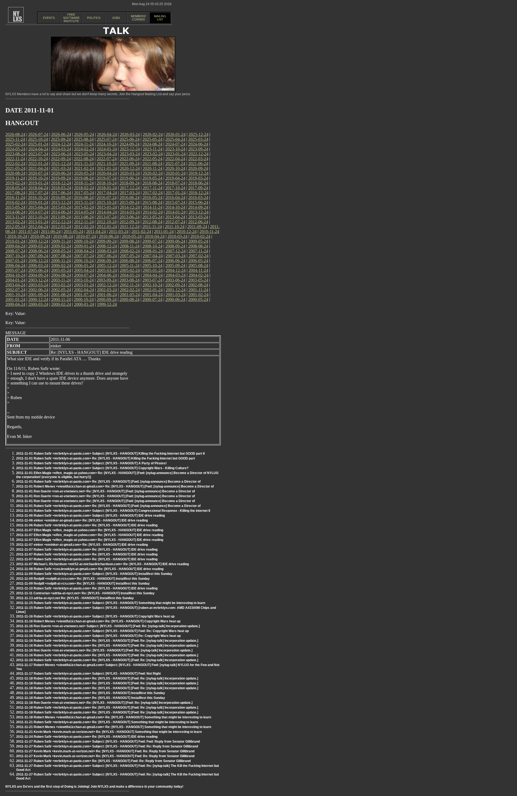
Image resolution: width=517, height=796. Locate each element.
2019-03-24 (198, 178)
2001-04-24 (153, 294)
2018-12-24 (61, 183)
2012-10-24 (107, 221)
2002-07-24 (15, 289)
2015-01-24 (107, 207)
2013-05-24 (152, 217)
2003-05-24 (198, 280)
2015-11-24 (84, 202)
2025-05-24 (152, 139)
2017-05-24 (84, 192)
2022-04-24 (175, 158)
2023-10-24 (175, 149)
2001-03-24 (176, 294)
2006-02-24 (61, 265)
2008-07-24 (15, 251)
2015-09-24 (129, 202)
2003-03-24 (38, 285)
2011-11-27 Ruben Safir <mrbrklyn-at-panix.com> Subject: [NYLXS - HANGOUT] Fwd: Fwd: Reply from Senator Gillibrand (108, 741)
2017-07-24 (38, 192)
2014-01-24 (176, 212)
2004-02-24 (198, 275)
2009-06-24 (175, 241)
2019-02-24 (15, 183)
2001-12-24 (176, 289)
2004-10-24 (15, 275)
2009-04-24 (15, 246)
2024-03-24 (61, 149)
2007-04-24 (153, 255)
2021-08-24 (152, 163)
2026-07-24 (38, 134)
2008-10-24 (152, 246)
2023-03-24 (130, 154)
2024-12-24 (61, 144)
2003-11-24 (61, 280)
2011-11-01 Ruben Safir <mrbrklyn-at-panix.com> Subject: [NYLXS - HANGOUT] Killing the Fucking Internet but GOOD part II (110, 453)
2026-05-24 (84, 134)
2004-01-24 (15, 280)
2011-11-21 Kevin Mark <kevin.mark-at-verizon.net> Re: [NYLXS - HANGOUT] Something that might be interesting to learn (109, 732)
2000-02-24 (61, 304)
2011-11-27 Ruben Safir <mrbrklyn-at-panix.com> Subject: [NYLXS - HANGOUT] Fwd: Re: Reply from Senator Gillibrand (107, 746)
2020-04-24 (107, 173)
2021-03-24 (61, 168)
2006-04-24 (15, 265)
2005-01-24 (153, 270)
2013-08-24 (84, 217)
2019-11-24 (15, 178)
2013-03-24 (198, 217)
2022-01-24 (38, 163)
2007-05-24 (130, 255)
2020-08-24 (15, 173)
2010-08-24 (63, 236)
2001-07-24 (84, 294)
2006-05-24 (198, 260)
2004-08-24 (61, 275)
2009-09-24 (107, 241)
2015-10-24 (107, 202)
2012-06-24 (198, 221)
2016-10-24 (38, 197)
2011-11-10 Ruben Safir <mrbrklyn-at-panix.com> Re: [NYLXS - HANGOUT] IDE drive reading (87, 588)
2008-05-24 (61, 251)
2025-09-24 (61, 139)
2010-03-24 (177, 236)
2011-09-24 (197, 226)
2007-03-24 (176, 255)
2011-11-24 (152, 226)
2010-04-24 (155, 236)
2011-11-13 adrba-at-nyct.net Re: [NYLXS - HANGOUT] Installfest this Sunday (75, 598)
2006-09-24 (107, 260)
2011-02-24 (141, 231)
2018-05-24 (15, 188)
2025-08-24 (84, 139)
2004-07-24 (84, 275)
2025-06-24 (129, 139)
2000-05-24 (198, 299)
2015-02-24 (84, 207)
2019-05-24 (152, 178)
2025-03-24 (198, 139)
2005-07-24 (15, 270)
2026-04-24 (107, 134)
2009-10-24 (84, 241)
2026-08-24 (15, 134)
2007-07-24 (84, 255)
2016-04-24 (175, 197)
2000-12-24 (38, 299)
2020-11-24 (152, 168)
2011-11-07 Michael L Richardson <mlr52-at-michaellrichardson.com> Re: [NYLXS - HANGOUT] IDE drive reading (102, 564)
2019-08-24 (84, 178)
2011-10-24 (174, 226)
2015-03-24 (61, 207)
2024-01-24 (107, 149)
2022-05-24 (152, 158)
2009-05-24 (198, 241)
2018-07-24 (175, 183)
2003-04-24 (15, 285)
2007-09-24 (38, 255)
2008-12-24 (107, 246)
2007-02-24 (198, 255)
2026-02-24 (153, 134)
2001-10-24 (15, 294)
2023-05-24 (84, 154)
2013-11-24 (15, 217)
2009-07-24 (152, 241)
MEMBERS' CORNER (138, 18)
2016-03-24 (198, 197)
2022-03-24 (198, 158)
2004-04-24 (153, 275)
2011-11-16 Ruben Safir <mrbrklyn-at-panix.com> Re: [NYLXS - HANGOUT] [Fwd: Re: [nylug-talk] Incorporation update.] (107, 641)
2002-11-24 (129, 285)
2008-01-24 (153, 251)
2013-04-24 (175, 217)
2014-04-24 (107, 212)
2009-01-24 (84, 246)
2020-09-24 (198, 168)
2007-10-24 (15, 255)
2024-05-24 (15, 149)
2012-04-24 (38, 226)
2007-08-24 (61, 255)
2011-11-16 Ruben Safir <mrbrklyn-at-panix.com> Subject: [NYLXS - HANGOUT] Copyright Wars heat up (95, 616)
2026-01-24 (176, 134)
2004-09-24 (38, 275)
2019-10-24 (38, 178)
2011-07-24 (28, 231)
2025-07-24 (107, 139)
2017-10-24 (175, 188)
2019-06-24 (129, 178)
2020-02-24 (153, 173)
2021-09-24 (129, 163)
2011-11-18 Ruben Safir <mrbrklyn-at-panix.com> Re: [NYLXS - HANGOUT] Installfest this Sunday (90, 693)
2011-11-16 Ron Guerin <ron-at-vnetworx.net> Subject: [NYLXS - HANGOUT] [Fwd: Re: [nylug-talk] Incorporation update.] (108, 626)
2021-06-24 (198, 163)
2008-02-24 (130, 251)
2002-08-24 (198, 285)
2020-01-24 (176, 173)
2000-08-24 (129, 299)
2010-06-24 (109, 236)
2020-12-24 (130, 168)
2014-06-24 (61, 212)
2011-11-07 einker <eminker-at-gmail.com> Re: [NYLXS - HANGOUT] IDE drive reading (82, 545)
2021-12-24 (61, 163)
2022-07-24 (107, 158)
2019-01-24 (38, 183)
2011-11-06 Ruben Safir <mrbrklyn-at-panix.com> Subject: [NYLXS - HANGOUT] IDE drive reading (90, 515)
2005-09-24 (175, 265)
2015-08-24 (152, 202)
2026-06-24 (61, 134)
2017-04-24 (107, 192)
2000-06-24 (175, 299)
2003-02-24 (61, 285)
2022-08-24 (84, 158)
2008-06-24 (38, 251)
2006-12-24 (38, 260)
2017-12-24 (130, 188)
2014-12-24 (130, 207)
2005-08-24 (198, 265)
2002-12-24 (107, 285)
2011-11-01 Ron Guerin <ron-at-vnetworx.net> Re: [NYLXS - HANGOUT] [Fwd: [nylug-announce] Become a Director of (105, 491)
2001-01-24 (15, 299)
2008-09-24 (175, 246)
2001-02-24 (198, 294)
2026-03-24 (130, 134)
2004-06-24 (107, 275)
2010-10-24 (17, 236)
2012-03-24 (61, 226)
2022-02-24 (15, 163)
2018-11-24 (84, 183)
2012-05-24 (15, 226)
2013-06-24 (129, 217)
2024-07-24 (175, 144)
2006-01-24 (84, 265)
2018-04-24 (38, 188)
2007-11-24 (198, 251)
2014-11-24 (152, 207)
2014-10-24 (175, 207)
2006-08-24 (129, 260)
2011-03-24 (118, 231)
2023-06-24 (61, 154)
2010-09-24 (40, 236)
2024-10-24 (107, 144)
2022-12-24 (198, 154)
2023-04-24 (107, 154)
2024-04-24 (38, 149)
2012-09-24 (129, 221)
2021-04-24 (38, 168)
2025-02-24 (15, 144)
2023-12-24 (130, 149)
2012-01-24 (107, 226)
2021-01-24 (107, 168)
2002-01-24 (153, 289)
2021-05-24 (15, 168)
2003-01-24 (84, 285)
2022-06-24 (129, 158)
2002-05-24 (61, 289)
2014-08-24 (15, 212)
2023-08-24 (15, 154)
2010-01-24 (15, 241)
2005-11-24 (129, 265)
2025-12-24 (198, 134)
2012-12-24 (61, 221)
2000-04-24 (15, 304)
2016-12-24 (198, 192)
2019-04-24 (175, 178)
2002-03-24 (107, 289)
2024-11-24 (84, 144)
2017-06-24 (61, 192)
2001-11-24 (198, 289)
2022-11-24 (15, 158)
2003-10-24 (84, 280)
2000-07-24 (152, 299)
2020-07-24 (38, 173)
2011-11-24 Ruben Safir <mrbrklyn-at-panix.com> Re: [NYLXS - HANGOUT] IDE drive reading (87, 737)
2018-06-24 (198, 183)
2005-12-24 (107, 265)
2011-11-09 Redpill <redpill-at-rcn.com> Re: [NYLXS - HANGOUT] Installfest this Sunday (83, 579)
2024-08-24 (152, 144)
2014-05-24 (84, 212)
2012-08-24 (152, 221)
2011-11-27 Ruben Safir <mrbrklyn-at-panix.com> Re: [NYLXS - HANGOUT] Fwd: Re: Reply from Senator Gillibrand (103, 761)
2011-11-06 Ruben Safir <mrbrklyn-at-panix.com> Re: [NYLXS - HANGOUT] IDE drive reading (87, 525)
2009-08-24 (129, 241)
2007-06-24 (107, 255)
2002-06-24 (38, 289)
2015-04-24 (38, 207)
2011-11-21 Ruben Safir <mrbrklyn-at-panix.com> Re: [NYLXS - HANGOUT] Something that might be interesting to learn (107, 722)
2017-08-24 (15, 192)
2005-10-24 (152, 265)
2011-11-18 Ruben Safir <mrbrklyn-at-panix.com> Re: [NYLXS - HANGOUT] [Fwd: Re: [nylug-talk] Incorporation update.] (107, 678)
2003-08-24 (129, 280)
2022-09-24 (61, 158)
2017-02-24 (153, 192)
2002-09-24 (175, 285)
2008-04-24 (84, 251)
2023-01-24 (176, 154)
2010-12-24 (187, 231)
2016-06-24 (129, 197)
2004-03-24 (176, 275)
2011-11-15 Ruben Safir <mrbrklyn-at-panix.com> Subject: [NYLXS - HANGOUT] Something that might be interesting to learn (110, 603)
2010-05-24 (132, 236)
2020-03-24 (130, 173)
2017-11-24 (152, 188)
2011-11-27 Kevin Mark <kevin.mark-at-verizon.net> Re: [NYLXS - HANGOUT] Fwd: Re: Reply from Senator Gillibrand (105, 751)
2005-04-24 (84, 270)
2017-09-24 (198, 188)
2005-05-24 (61, 270)
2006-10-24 (84, 260)
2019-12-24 (198, 173)
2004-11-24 (198, 270)
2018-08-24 (152, 183)
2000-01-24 (84, 304)
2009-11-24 (61, 241)
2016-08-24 (84, 197)
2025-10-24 (38, 139)
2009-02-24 (61, 246)
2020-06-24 (61, 173)
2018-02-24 (84, 188)
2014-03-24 (130, 212)
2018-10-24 (107, 183)
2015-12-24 (61, 202)
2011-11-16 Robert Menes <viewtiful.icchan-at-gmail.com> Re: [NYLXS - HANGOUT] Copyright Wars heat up (98, 621)
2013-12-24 (198, 212)
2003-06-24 (175, 280)
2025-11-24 (15, 139)
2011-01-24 (164, 231)
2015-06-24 (198, 202)
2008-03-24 (107, 251)
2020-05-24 (84, 173)
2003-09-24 (107, 280)
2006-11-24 (61, 260)
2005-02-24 (130, 270)
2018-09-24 (129, 183)
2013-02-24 (15, 221)
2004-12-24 (176, 270)
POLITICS (93, 17)
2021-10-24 (107, 163)
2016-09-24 (61, 197)
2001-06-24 (107, 294)
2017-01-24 (176, 192)
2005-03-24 (107, 270)
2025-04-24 (175, 139)
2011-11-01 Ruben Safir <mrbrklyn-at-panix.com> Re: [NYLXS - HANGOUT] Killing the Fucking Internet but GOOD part (105, 458)
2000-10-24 (84, 299)
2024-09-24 (129, 144)
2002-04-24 (84, 289)
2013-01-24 (38, 221)
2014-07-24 (38, 212)
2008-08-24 (198, 246)
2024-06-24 (198, 144)
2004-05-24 (130, 275)
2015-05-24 (15, 207)
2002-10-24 (152, 285)
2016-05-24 (152, 197)
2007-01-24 (15, 260)
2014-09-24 (198, 207)
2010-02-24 (200, 236)
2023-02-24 (153, 154)
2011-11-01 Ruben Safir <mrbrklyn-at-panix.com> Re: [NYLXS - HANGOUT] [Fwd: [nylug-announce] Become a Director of (108, 481)
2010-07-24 (86, 236)
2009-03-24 (38, 246)
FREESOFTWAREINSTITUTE (71, 18)
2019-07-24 (107, 178)
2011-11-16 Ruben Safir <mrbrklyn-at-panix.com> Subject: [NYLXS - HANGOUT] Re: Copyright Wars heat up (98, 636)
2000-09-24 (107, 299)
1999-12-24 (107, 304)
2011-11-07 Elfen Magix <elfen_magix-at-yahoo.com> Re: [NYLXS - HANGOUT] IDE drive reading (89, 530)
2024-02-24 (84, 149)
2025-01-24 (38, 144)
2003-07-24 (152, 280)
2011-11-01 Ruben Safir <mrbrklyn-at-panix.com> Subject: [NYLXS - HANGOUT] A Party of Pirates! (91, 463)
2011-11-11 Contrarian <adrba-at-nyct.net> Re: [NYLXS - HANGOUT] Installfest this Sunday (85, 593)
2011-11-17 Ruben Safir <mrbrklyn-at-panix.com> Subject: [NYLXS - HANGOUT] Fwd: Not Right (88, 673)
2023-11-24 (152, 149)
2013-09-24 (61, 217)
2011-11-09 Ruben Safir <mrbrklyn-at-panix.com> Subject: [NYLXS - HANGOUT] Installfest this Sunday (94, 574)
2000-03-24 (38, 304)
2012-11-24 (84, 221)
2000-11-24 (61, 299)
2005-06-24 (38, 270)
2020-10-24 (175, 168)
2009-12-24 (38, 241)
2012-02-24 (84, 226)
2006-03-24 (38, 265)
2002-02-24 (130, 289)
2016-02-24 (15, 202)
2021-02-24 (84, 168)
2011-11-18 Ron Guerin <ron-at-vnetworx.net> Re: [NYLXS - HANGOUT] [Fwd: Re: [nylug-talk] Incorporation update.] (104, 703)
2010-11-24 (209, 231)
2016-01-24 (38, 202)
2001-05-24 (130, 294)
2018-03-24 (61, 188)
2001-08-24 (61, 294)
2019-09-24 (61, 178)
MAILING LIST (160, 18)
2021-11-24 (84, 163)
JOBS (116, 17)
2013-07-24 (107, 217)
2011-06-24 (51, 231)
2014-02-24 (153, 212)
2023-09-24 (198, 149)
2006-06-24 (175, 260)
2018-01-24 (107, 188)
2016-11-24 (15, 197)
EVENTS (49, 17)
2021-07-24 (175, 163)
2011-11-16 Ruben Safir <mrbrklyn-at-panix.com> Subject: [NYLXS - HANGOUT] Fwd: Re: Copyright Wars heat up (102, 631)
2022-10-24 (38, 158)
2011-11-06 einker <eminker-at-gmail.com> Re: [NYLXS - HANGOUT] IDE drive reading (82, 520)
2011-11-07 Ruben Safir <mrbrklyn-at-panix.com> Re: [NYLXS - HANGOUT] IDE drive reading (87, 549)
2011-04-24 (96, 231)
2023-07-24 (38, 154)
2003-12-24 (38, 280)
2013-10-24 (38, 217)
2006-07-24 (152, 260)
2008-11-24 (129, 246)
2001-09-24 (38, 294)
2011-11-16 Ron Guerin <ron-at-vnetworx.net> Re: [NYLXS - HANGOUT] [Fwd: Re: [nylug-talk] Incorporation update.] (104, 650)
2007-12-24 (176, 251)
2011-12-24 (129, 226)
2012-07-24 (175, 221)
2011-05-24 (73, 231)
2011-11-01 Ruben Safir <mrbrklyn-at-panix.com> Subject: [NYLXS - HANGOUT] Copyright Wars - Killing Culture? (102, 468)
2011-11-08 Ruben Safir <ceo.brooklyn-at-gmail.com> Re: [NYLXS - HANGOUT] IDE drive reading (89, 569)
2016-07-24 (107, 197)
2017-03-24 (130, 192)
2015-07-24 (175, 202)
